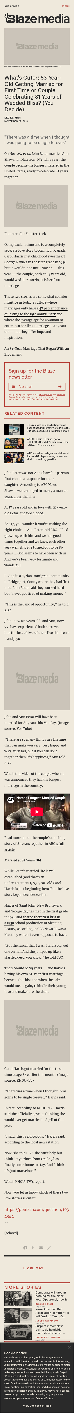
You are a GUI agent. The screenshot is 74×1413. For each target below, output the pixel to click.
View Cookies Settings (37, 1406)
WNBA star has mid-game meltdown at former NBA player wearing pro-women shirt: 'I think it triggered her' (48, 456)
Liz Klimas (12, 118)
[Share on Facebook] (25, 1248)
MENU (65, 6)
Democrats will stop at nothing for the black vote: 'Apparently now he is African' (51, 1296)
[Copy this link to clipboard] (49, 1248)
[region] (37, 1377)
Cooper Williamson (47, 1338)
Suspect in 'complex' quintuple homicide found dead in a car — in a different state (51, 1330)
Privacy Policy (45, 395)
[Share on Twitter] (33, 1248)
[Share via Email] (41, 1248)
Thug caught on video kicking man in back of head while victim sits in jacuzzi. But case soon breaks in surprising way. (48, 428)
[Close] (69, 1347)
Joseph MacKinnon (47, 1321)
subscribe (11, 6)
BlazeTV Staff (44, 1304)
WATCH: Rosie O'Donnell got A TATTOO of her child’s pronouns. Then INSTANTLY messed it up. (47, 442)
